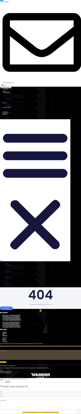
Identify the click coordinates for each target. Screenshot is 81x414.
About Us (5, 111)
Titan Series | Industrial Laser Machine (12, 320)
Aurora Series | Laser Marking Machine (15, 101)
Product (4, 332)
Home (4, 91)
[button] (35, 190)
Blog (4, 334)
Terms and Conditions (7, 381)
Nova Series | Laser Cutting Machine (11, 316)
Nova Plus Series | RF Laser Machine (11, 317)
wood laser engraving (4, 1)
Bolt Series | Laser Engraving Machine (12, 315)
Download (8, 116)
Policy (1, 380)
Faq (7, 117)
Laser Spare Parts (10, 106)
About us (5, 333)
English (5, 85)
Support (5, 114)
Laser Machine (6, 92)
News (7, 110)
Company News (7, 107)
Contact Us (5, 113)
